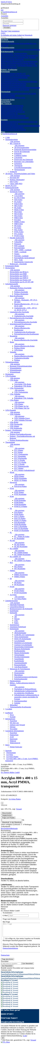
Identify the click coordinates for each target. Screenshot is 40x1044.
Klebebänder (5, 72)
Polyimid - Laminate (21, 256)
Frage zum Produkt (8, 818)
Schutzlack (13, 116)
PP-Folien (17, 226)
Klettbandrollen (15, 84)
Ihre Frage (6, 922)
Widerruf (13, 741)
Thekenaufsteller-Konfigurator (20, 707)
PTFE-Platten (19, 492)
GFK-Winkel (14, 426)
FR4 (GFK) (14, 182)
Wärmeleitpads (29, 49)
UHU (16, 621)
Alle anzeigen (15, 141)
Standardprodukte (11, 139)
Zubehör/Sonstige (11, 601)
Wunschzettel (6, 813)
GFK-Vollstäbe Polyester (23, 420)
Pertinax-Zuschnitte (21, 292)
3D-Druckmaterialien (8, 106)
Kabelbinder (14, 128)
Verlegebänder (15, 86)
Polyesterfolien (19, 248)
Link (25, 1036)
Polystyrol (12, 94)
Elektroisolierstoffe (7, 41)
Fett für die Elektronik (22, 152)
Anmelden (7, 28)
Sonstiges (4, 120)
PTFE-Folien (18, 232)
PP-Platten (18, 583)
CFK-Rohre (14, 380)
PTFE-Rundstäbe (20, 494)
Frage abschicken (7, 959)
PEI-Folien (18, 212)
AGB (12, 737)
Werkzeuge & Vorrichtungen (9, 125)
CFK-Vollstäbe (15, 394)
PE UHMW (14, 549)
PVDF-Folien (19, 236)
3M (15, 617)
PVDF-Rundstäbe (20, 593)
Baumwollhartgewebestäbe (23, 356)
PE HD (31, 94)
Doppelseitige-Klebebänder (21, 82)
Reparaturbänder (20, 665)
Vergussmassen (23, 118)
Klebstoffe (12, 110)
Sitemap (12, 727)
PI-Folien (17, 220)
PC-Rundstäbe (19, 538)
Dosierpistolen (19, 673)
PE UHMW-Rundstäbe (22, 555)
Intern (7, 745)
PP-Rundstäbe (19, 585)
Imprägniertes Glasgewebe (23, 262)
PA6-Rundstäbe (19, 522)
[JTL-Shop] (5, 1042)
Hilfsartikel (14, 705)
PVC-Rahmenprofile (21, 466)
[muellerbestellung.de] (9, 12)
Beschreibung (6, 828)
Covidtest (8, 709)
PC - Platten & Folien (21, 536)
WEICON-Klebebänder (18, 76)
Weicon (17, 619)
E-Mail (5, 915)
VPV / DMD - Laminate (22, 250)
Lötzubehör (10, 112)
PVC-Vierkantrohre (21, 454)
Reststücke (18, 63)
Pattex (16, 623)
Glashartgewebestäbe (21, 358)
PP (13, 98)
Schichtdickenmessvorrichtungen (25, 677)
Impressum (13, 739)
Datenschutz (14, 735)
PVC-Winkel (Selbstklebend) (24, 470)
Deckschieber (5, 102)
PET (4, 98)
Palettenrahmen (16, 126)
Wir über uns (14, 723)
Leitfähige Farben (20, 156)
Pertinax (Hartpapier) (17, 180)
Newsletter (13, 729)
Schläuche (13, 172)
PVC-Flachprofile (20, 458)
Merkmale (14, 828)
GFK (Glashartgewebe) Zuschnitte (22, 55)
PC (27, 94)
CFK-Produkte (10, 376)
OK (3, 1038)
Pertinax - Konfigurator (9, 70)
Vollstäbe (13, 352)
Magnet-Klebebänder (21, 653)
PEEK (6, 94)
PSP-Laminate (19, 246)
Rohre (12, 342)
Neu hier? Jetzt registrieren (10, 31)
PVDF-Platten (19, 591)
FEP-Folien (18, 200)
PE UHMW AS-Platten (22, 561)
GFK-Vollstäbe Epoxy (22, 418)
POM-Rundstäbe (20, 504)
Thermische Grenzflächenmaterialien (13, 117)
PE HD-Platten (19, 545)
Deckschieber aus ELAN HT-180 (21, 282)
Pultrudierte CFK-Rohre (22, 386)
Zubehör (17, 703)
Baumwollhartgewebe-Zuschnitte (18, 61)
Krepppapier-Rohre (8, 100)
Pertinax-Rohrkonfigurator (19, 440)
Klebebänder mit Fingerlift (20, 90)
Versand (19, 809)
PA (25, 94)
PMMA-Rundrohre (21, 575)
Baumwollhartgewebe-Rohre (24, 346)
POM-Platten (18, 502)
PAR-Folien (18, 204)
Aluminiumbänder (20, 663)
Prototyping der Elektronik (23, 160)
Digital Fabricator (16, 747)
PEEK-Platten (19, 476)
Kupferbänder (24, 88)
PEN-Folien (18, 214)
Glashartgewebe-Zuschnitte (19, 312)
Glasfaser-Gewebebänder (10, 81)
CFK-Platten (14, 400)
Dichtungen (9, 374)
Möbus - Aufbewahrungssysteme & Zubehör (13, 129)
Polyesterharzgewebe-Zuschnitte (21, 318)
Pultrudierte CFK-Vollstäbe (23, 398)
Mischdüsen (18, 675)
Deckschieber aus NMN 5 (19, 276)
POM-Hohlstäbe (20, 500)
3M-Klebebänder (20, 633)
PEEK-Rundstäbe (20, 478)
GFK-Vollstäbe (15, 414)
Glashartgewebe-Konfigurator (24, 332)
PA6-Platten (18, 512)
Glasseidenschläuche (15, 122)
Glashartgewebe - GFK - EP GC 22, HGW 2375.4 (25, 309)
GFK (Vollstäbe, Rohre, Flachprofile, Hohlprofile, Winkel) (18, 59)
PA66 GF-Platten (20, 520)
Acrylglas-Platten (20, 599)
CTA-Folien (18, 196)
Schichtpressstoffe (7, 51)
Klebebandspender (20, 679)
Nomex (16, 254)
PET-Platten (18, 567)
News (3, 132)
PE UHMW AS (15, 557)
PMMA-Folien (19, 222)
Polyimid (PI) (14, 178)
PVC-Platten (18, 450)
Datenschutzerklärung (10, 948)
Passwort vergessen (9, 25)
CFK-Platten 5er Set (21, 406)
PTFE (18, 94)
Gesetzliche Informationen (14, 731)
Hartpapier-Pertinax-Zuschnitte (20, 288)
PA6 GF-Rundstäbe (21, 528)
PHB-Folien (18, 218)
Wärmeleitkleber (18, 49)
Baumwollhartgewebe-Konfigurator (22, 329)
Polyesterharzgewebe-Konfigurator (26, 334)
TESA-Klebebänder (8, 74)
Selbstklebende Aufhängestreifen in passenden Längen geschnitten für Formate (26, 697)
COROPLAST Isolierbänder (24, 635)
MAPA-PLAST (11, 186)
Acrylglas (21, 98)
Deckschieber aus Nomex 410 (20, 280)
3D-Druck (4, 39)
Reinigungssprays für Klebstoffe (21, 609)
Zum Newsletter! (27, 963)
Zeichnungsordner (20, 701)
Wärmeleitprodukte (7, 47)
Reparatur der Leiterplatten (9, 115)
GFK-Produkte (10, 410)
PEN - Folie (18, 260)
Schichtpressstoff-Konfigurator (20, 324)
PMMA (9, 98)
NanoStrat (13, 721)
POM (22, 94)
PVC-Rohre (18, 452)
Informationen (10, 719)
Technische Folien (7, 43)
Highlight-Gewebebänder (23, 643)
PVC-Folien (18, 234)
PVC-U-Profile (19, 460)
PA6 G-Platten (19, 516)
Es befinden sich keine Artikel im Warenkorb (16, 35)
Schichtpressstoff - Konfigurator (12, 53)
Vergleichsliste (7, 815)
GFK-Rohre (18, 350)
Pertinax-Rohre (19, 348)
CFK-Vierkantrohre (17, 388)
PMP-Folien (18, 224)
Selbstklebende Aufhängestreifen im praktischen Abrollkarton (25, 692)
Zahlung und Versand (17, 725)
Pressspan (17, 244)
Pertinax (17, 360)
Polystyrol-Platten (20, 486)
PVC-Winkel (18, 468)
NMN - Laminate (20, 252)
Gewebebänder (15, 78)
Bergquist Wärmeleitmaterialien (21, 366)
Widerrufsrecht (15, 743)
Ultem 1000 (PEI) (16, 184)
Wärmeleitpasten (7, 49)
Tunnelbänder (15, 88)
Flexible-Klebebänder (21, 657)
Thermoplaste (5, 92)
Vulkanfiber (18, 242)
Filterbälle (4, 122)
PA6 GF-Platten (19, 518)
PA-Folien (17, 202)
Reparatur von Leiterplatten (23, 162)
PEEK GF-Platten (20, 480)
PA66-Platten (19, 514)
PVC (2, 94)
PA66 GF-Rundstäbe (21, 530)
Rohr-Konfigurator (16, 296)
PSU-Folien (18, 230)
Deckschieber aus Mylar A (19, 272)
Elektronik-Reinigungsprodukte (12, 107)
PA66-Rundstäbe (20, 524)
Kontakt (12, 717)
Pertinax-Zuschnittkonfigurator (20, 434)
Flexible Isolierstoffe (21, 43)
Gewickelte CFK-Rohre (22, 384)
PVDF (16, 98)
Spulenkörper (26, 126)
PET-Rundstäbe (19, 569)
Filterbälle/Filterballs (17, 605)
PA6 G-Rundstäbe (20, 526)
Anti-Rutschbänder (21, 667)
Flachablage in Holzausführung (25, 689)
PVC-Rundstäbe (20, 456)
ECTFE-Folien (19, 198)
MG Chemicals (6, 104)
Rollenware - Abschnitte (18, 264)
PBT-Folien (18, 206)
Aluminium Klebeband (18, 627)
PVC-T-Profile (19, 464)
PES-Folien (18, 216)
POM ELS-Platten (20, 506)
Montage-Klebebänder (22, 649)
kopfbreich (9, 713)
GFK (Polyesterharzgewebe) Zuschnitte (19, 56)
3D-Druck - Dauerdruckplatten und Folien (20, 174)
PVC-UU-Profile (20, 462)
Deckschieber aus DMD (18, 274)
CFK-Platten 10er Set (21, 408)
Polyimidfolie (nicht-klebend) (24, 258)
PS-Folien (17, 228)
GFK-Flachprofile (16, 424)
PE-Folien (17, 208)
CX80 (7, 137)
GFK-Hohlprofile (16, 428)
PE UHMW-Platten (21, 553)
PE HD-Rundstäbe (20, 547)
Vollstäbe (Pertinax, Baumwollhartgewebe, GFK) (18, 65)
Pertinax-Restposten (21, 294)
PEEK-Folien (19, 210)
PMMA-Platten (19, 577)
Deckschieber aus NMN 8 (19, 278)
